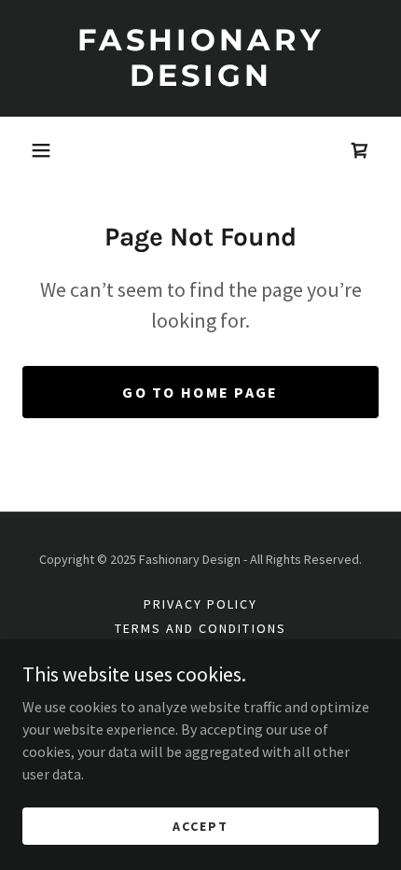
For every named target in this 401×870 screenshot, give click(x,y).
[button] (41, 150)
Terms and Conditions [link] (200, 628)
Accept (200, 825)
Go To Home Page (200, 392)
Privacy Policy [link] (200, 604)
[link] (200, 58)
